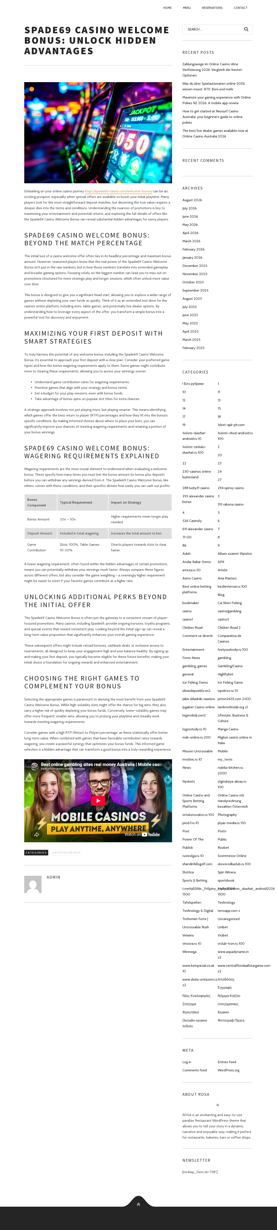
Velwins (188, 935)
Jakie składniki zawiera (198, 699)
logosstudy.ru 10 (194, 729)
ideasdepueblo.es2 (196, 691)
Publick (187, 848)
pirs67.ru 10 (190, 823)
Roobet (223, 848)
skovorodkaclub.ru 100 (234, 864)
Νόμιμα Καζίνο (229, 996)
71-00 (187, 537)
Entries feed (227, 1062)
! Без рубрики (193, 384)
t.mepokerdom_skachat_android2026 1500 (246, 891)
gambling (224, 658)
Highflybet (225, 674)
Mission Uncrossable (197, 751)
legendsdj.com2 (194, 715)
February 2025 (193, 348)
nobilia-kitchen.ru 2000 (230, 770)
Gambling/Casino (230, 666)
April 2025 (190, 331)
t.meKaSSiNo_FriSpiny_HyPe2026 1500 (208, 891)
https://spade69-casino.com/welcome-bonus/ (118, 191)
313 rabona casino (231, 504)
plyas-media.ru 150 (232, 823)
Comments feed (194, 1070)
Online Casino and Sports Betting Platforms (196, 801)
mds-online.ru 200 (196, 737)
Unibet (223, 927)
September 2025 (195, 290)
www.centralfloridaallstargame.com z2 (244, 968)
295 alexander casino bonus (198, 499)
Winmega (189, 952)
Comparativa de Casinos (229, 638)
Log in (186, 1062)
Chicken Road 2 (229, 627)
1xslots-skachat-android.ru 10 (194, 436)
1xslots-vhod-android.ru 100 (235, 436)
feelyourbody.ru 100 (233, 650)
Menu (187, 8)
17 (183, 417)
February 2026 (193, 249)
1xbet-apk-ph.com (231, 425)
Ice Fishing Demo (195, 682)
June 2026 (190, 216)
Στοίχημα (189, 1004)
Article (222, 570)
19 (183, 425)
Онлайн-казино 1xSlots (194, 1023)
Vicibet (223, 935)
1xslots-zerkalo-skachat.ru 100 (194, 450)
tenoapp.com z (229, 911)
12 (183, 400)
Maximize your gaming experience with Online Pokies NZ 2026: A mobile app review (216, 100)
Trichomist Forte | (195, 919)
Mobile (223, 751)
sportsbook (226, 880)
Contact (241, 8)
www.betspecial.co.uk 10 (198, 968)
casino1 (187, 619)
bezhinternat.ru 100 (232, 586)
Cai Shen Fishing (230, 603)
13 (219, 400)
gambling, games (194, 666)
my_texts (225, 759)
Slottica (188, 872)
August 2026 (192, 200)
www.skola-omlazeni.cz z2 (199, 982)
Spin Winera (227, 872)
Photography (227, 815)
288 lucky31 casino (195, 488)
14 (183, 408)
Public (222, 839)
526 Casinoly (192, 521)
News (186, 768)
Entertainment (193, 650)
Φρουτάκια (190, 1012)
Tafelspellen (191, 902)
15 (219, 408)
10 (184, 392)
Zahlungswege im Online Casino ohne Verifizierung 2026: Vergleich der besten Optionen (212, 69)
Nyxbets (188, 781)
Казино (223, 1012)
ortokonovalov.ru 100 (198, 815)
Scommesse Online (232, 856)
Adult (186, 554)
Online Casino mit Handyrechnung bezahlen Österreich (233, 801)
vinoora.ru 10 (191, 943)
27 (219, 480)
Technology (226, 902)
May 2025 (190, 323)
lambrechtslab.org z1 (233, 707)
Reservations (212, 8)
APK (221, 562)
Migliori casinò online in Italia (235, 740)
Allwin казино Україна (235, 554)
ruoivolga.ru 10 (193, 856)
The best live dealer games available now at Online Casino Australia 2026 (215, 133)
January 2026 (192, 257)
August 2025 (192, 299)
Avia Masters (227, 578)
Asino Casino (192, 578)
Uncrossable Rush (195, 927)
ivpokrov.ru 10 (228, 691)
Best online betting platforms (196, 589)
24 (220, 471)
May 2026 (190, 225)
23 (219, 463)
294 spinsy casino (231, 488)
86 (184, 545)
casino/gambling (229, 611)
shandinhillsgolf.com (197, 864)
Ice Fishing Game (230, 682)
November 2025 (194, 274)
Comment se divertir (197, 636)
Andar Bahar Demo (196, 562)
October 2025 (193, 282)
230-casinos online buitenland (196, 474)
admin (54, 877)
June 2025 (190, 315)
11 (219, 392)
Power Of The (193, 839)
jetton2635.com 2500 (234, 699)
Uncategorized (66, 852)
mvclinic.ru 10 (192, 759)
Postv (222, 831)
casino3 (223, 619)
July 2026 (189, 208)
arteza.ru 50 (191, 570)
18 (219, 417)
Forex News (191, 658)
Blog (221, 595)
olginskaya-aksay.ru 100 (232, 784)
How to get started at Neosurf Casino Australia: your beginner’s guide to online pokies (212, 116)
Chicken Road (192, 627)
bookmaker (190, 603)
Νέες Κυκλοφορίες (196, 996)
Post (185, 831)
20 (220, 455)
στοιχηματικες (228, 1004)
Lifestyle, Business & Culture (233, 718)
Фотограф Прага (231, 1020)
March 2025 (191, 340)
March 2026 (191, 241)
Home (167, 8)
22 (184, 463)
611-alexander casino (197, 529)
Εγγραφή (225, 988)
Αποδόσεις (226, 979)
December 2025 (194, 266)
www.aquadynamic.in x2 (233, 954)
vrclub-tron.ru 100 (231, 943)
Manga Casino (228, 729)
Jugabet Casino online (198, 707)
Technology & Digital (197, 911)
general (188, 674)
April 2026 (190, 233)
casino (187, 611)
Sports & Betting (194, 880)
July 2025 (189, 307)
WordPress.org (228, 1070)
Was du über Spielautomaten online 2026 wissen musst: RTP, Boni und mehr (213, 86)
